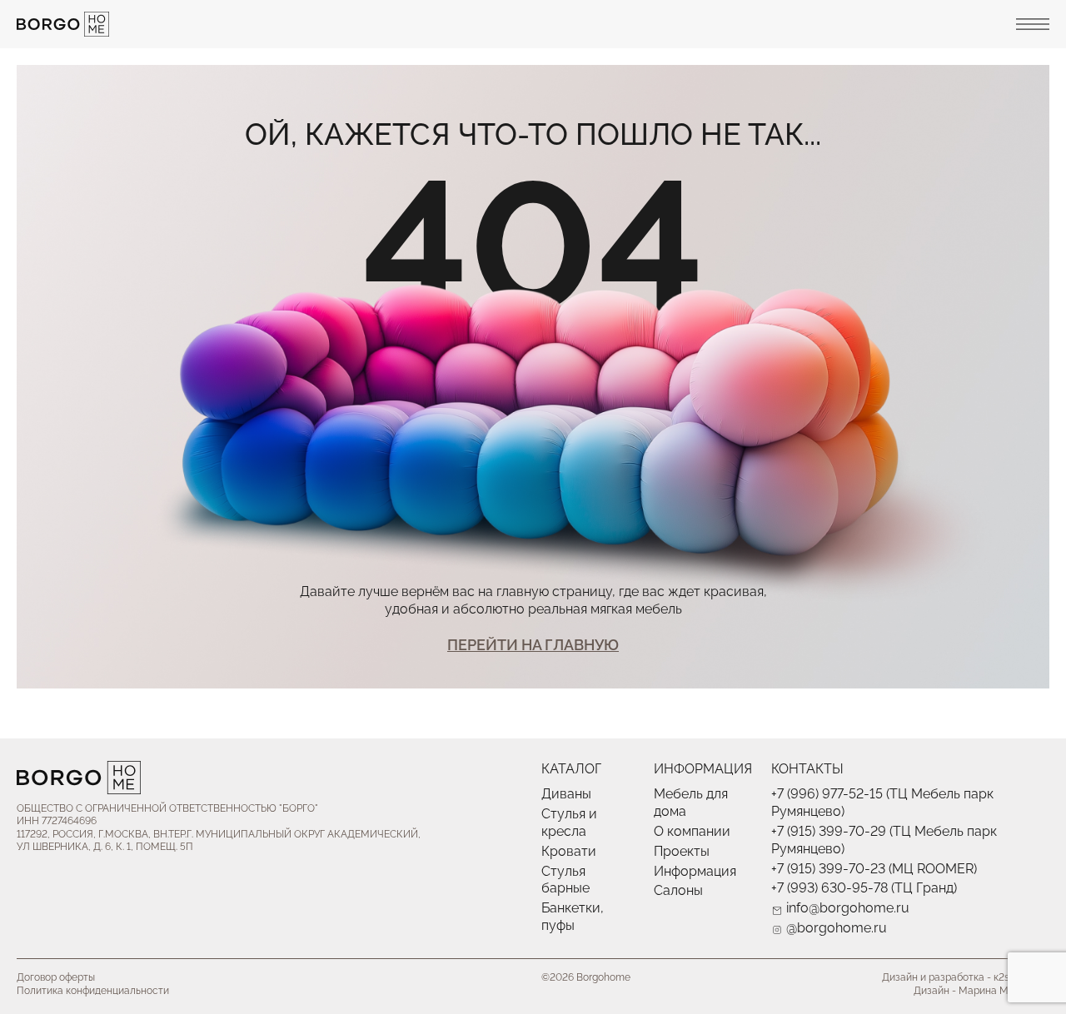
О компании (692, 831)
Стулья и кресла (569, 822)
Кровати (568, 851)
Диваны (566, 794)
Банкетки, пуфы (572, 916)
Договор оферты (56, 977)
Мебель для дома (691, 802)
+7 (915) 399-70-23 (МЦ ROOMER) (874, 869)
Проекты (682, 851)
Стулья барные (565, 880)
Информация (695, 871)
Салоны (678, 890)
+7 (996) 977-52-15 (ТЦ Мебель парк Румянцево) (882, 802)
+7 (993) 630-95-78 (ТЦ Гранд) (864, 888)
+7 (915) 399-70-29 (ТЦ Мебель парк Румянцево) (884, 840)
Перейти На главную (533, 645)
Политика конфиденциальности (93, 991)
